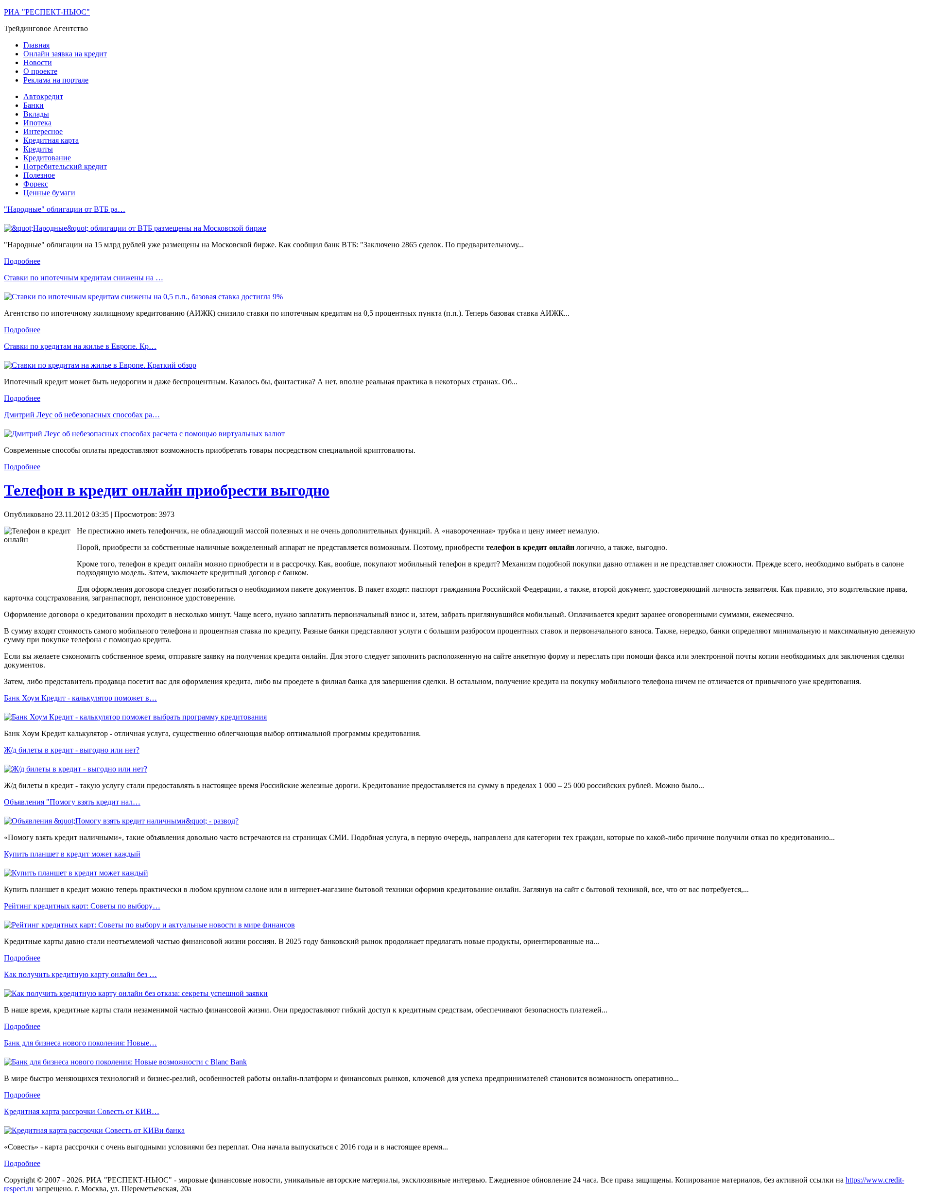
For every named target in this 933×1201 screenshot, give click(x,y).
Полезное (39, 175)
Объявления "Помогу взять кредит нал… (72, 802)
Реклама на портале (55, 80)
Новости (37, 62)
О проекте (40, 71)
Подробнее (22, 261)
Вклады (36, 114)
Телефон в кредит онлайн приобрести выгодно (166, 490)
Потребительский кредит (65, 166)
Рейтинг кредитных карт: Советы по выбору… (82, 906)
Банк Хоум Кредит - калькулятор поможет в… (80, 698)
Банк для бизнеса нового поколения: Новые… (80, 1043)
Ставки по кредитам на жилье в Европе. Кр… (80, 346)
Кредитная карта (51, 140)
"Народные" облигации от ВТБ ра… (64, 209)
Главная (36, 45)
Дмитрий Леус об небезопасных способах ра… (82, 415)
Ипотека (37, 123)
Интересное (43, 131)
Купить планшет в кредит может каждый (72, 854)
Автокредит (43, 96)
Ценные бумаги (49, 193)
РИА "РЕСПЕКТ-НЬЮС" (47, 12)
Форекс (35, 184)
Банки (33, 105)
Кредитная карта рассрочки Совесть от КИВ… (81, 1111)
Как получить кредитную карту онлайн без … (80, 974)
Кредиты (38, 149)
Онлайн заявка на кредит (65, 54)
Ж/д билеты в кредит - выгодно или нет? (71, 750)
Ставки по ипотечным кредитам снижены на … (83, 278)
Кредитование (47, 158)
